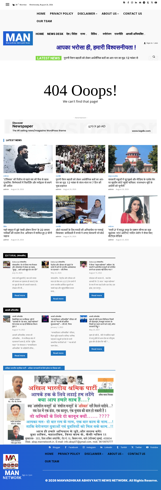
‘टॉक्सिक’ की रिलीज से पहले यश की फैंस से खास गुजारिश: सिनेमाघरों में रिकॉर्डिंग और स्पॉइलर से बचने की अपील (27, 182)
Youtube (154, 447)
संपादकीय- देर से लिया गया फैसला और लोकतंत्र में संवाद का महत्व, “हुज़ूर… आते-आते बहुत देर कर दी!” (24, 267)
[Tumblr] (148, 3)
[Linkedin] (136, 3)
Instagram (91, 447)
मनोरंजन (6, 176)
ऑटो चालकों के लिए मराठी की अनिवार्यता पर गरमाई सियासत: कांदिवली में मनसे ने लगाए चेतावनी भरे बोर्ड (80, 231)
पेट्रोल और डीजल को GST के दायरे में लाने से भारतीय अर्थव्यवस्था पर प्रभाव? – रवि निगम (63, 267)
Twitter (139, 447)
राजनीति (58, 176)
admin (6, 189)
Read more (20, 295)
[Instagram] (132, 3)
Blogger (56, 447)
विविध (5, 226)
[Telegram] (144, 3)
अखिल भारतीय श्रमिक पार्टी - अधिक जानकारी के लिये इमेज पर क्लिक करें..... (34, 368)
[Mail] (140, 3)
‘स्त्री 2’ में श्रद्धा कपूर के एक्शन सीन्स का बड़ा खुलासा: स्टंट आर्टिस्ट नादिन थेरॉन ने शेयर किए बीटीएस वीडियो (130, 233)
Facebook (73, 447)
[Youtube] (156, 3)
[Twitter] (152, 3)
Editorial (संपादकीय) (19, 262)
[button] (154, 56)
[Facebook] (128, 3)
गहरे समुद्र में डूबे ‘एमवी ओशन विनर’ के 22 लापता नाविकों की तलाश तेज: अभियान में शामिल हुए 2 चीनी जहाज (27, 233)
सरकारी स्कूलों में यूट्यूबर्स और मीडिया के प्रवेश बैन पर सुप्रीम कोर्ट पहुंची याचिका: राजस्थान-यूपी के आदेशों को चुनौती (131, 182)
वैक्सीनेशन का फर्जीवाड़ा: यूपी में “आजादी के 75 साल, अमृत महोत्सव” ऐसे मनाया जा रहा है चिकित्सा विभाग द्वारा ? (25, 323)
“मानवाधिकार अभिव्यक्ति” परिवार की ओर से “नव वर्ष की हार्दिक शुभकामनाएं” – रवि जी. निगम (64, 321)
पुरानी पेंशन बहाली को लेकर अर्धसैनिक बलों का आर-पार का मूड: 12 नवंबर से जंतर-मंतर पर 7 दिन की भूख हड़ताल (80, 182)
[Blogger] (124, 3)
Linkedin (108, 447)
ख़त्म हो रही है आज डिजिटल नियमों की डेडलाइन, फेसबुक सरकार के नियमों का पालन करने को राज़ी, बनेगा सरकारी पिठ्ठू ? (102, 323)
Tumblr (124, 447)
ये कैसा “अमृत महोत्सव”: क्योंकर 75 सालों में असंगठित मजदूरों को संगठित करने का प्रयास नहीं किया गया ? (102, 267)
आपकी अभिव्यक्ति (17, 316)
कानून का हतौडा (113, 176)
